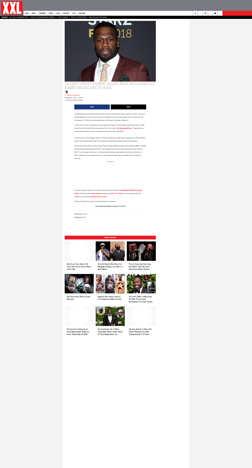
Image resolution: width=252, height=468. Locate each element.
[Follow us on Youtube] (215, 13)
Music (34, 13)
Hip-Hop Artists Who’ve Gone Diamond (78, 297)
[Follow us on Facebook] (220, 13)
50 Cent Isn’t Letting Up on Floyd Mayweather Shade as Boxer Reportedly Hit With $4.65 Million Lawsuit (78, 332)
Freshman (42, 13)
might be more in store (98, 197)
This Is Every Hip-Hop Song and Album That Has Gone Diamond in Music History (140, 266)
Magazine (82, 13)
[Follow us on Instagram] (205, 13)
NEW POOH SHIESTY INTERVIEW (98, 17)
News (27, 13)
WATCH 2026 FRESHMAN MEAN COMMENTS (43, 17)
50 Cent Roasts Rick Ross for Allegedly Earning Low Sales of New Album (110, 266)
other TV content (117, 193)
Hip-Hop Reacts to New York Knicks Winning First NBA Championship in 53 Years (140, 331)
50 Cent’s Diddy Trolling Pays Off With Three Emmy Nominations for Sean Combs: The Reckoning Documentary (141, 299)
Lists (74, 13)
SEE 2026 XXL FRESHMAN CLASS (18, 17)
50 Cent (80, 114)
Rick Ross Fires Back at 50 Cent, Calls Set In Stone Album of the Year (79, 266)
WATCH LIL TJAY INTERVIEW (78, 17)
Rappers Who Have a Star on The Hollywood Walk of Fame (109, 297)
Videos (51, 13)
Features (66, 13)
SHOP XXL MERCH (63, 17)
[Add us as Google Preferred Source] (200, 13)
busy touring (96, 193)
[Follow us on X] (210, 13)
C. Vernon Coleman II (72, 95)
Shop (58, 13)
